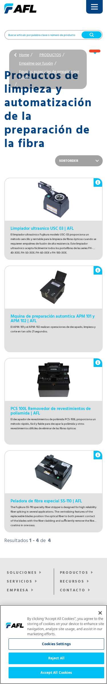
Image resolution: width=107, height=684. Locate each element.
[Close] (100, 613)
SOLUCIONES (22, 573)
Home (24, 55)
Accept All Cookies (56, 672)
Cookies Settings (56, 643)
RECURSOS (72, 582)
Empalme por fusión (36, 63)
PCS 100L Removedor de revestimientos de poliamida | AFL (51, 411)
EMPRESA (18, 590)
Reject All (56, 658)
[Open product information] (98, 179)
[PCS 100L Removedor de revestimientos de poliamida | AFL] (53, 380)
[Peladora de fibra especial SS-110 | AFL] (53, 472)
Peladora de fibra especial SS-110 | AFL (46, 501)
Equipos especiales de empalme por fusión (49, 75)
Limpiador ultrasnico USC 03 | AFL (42, 228)
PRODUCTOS (50, 55)
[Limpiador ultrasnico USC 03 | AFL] (53, 199)
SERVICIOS (19, 582)
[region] (53, 644)
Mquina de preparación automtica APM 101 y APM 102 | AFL (53, 318)
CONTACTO (73, 590)
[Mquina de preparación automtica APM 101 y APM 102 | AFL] (53, 287)
